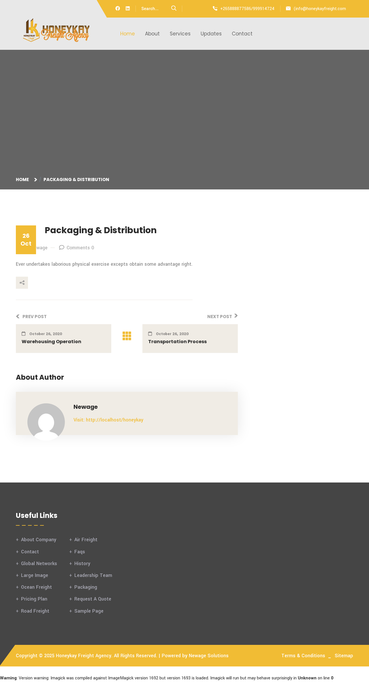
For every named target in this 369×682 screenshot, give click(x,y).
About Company (38, 539)
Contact (242, 33)
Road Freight (35, 611)
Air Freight (85, 539)
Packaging (85, 587)
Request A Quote (92, 599)
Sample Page (88, 611)
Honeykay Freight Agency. (84, 655)
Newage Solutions (209, 655)
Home (127, 33)
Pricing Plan (34, 599)
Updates (211, 33)
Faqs (79, 551)
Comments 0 (80, 247)
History (82, 563)
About (152, 33)
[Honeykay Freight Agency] (56, 30)
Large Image (34, 575)
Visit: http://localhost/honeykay (108, 420)
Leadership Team (93, 575)
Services (180, 33)
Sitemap (344, 655)
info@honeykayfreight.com (320, 9)
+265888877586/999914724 (247, 9)
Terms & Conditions (303, 655)
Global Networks (39, 563)
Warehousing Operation (51, 341)
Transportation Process (177, 341)
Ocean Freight (36, 587)
